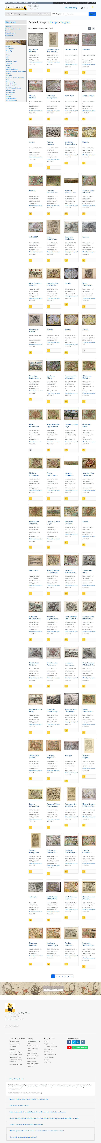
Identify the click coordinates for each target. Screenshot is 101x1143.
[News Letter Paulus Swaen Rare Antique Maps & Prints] (50, 988)
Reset (18, 29)
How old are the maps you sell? (19, 1105)
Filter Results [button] (10, 22)
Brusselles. (86, 49)
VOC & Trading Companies (13, 88)
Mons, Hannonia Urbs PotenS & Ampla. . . (88, 665)
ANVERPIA (33, 237)
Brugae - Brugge (88, 95)
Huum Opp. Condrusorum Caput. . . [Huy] (34, 378)
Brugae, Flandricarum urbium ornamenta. (52, 476)
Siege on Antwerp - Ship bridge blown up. (71, 711)
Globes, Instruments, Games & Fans (16, 71)
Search (92, 14)
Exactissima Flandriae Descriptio (33, 51)
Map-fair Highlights (11, 100)
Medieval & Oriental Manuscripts (15, 78)
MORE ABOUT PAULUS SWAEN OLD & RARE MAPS (24, 1093)
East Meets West (10, 92)
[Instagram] (83, 1042)
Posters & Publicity (11, 84)
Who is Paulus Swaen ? (16, 1079)
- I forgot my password (50, 1046)
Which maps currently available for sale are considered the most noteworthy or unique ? (37, 1131)
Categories (8, 26)
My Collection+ (92, 3)
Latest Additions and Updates (32, 1049)
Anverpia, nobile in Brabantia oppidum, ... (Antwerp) (88, 619)
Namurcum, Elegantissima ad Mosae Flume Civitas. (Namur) (35, 619)
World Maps (9, 51)
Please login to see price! (35, 62)
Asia (7, 57)
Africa (7, 59)
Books (7, 80)
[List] (93, 28)
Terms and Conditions (33, 1064)
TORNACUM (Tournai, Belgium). (34, 757)
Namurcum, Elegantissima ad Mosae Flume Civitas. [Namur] (53, 619)
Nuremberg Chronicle (12, 69)
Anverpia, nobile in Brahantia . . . (53, 284)
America (8, 53)
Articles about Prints (15, 1057)
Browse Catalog (71, 8)
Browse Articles (14, 1041)
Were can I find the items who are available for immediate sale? (29, 1099)
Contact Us (30, 1066)
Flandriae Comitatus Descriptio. (68, 945)
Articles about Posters (16, 1054)
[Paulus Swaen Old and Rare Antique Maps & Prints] (16, 8)
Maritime (8, 73)
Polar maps (9, 63)
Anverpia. (85, 237)
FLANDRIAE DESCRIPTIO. (52, 898)
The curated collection (33, 1056)
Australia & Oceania (11, 61)
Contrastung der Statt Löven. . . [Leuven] (70, 806)
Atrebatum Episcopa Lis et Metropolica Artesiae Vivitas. (71, 193)
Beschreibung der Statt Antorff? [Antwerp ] (53, 51)
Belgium (13, 29)
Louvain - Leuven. (71, 49)
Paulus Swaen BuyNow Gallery (33, 1042)
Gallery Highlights (32, 1053)
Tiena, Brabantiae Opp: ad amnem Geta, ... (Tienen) (53, 426)
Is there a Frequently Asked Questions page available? (26, 1124)
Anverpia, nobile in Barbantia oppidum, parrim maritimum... (88, 193)
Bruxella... (32, 190)
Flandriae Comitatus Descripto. (86, 852)
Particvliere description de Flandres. (52, 97)
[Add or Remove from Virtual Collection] (30, 70)
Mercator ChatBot (32, 1061)
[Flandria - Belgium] (86, 756)
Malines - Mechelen (32, 96)
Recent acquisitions (11, 98)
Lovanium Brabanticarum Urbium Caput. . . (53, 192)
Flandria (68, 283)
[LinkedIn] (78, 1042)
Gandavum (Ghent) (51, 377)
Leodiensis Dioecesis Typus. (88, 944)
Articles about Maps (15, 1044)
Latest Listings (60, 3)
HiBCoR (46, 1060)
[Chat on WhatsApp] (80, 1047)
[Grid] (89, 28)
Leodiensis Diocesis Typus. (52, 944)
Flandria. (85, 142)
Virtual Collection (49, 1057)
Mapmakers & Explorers (16, 1052)
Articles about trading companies (16, 1061)
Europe (7, 29)
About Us (46, 1041)
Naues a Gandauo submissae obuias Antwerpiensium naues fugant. (88, 807)
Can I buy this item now (33, 1046)
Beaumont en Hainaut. (34, 330)
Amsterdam (47, 1062)
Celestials (8, 67)
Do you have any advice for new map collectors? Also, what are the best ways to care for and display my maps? (44, 1118)
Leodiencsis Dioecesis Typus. (71, 143)
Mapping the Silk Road (16, 1064)
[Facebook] (69, 1042)
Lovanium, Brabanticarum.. (70, 571)
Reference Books (10, 90)
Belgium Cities (9, 35)
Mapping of (13, 1046)
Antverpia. (68, 755)
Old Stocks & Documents (13, 86)
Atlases (8, 65)
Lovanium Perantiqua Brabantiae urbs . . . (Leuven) (71, 476)
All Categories (10, 48)
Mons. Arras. (33, 570)
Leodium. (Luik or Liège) (71, 425)
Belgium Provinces (10, 33)
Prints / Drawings (10, 82)
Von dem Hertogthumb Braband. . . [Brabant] (34, 853)
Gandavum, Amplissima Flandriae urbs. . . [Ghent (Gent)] (71, 240)
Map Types (9, 76)
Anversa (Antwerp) (50, 143)
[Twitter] (74, 1042)
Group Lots (9, 94)
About (74, 3)
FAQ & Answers (31, 1058)
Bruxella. (85, 521)
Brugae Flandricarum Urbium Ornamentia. (87, 712)
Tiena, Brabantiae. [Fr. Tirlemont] (53, 571)
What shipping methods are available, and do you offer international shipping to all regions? (37, 1112)
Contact (68, 3)
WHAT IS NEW (48, 1049)
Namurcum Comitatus (69, 522)
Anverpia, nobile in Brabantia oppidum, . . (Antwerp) (70, 379)
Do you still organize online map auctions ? (23, 1137)
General (7, 31)
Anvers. (32, 142)
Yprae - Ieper (69, 95)
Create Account (82, 3)
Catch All (8, 96)
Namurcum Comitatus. (33, 944)
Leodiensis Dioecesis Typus (70, 851)
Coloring (12, 1049)
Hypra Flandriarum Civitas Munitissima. (51, 240)
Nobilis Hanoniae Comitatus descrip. (71, 899)
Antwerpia (33, 897)
